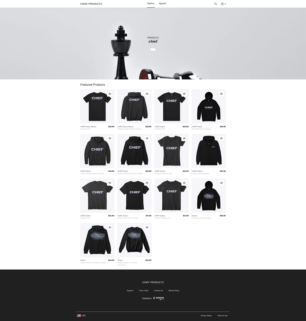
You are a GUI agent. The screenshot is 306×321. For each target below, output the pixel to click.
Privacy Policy (206, 316)
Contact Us (158, 290)
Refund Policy (174, 290)
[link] (97, 106)
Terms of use (223, 316)
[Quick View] (110, 94)
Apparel (162, 3)
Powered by (147, 298)
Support (130, 290)
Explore (150, 3)
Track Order (143, 290)
